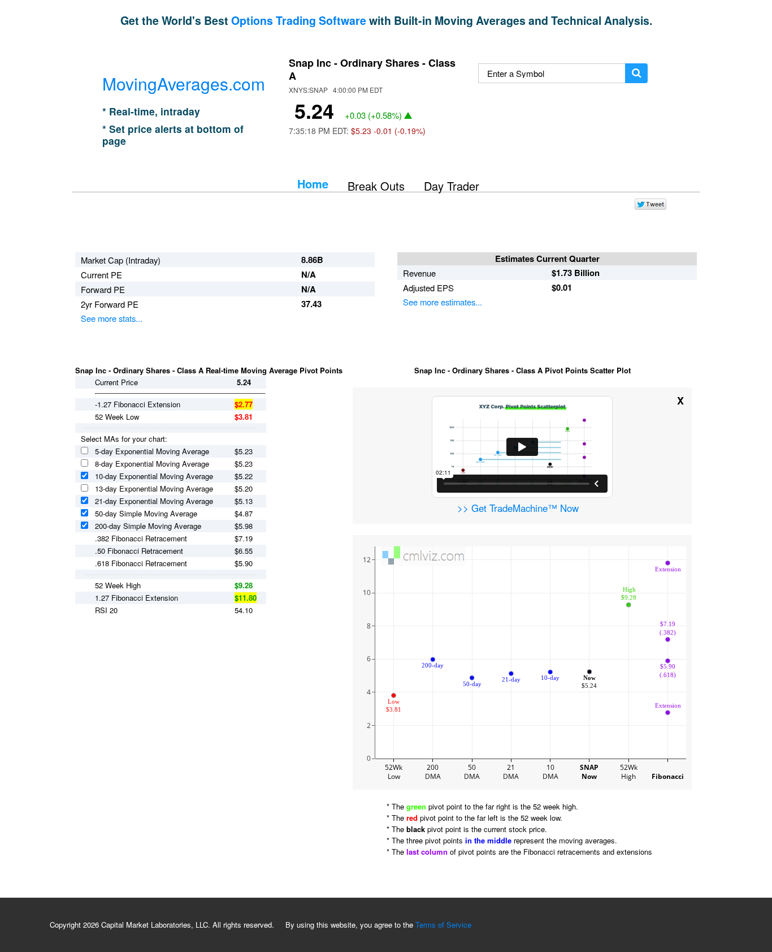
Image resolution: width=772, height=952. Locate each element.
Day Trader (449, 184)
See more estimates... (442, 302)
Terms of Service (443, 924)
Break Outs (374, 184)
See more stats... (111, 318)
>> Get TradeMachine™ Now (522, 508)
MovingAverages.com (183, 83)
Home (311, 183)
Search (636, 73)
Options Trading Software (298, 20)
